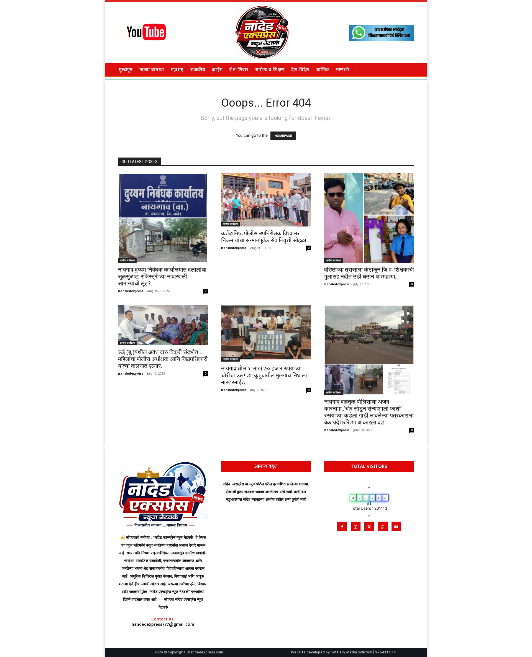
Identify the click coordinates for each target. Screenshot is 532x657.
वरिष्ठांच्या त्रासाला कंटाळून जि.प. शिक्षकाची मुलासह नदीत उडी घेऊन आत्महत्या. (369, 273)
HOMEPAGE (283, 136)
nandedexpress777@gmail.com (163, 624)
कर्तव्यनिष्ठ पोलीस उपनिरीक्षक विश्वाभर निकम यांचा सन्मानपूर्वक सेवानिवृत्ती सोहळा (263, 237)
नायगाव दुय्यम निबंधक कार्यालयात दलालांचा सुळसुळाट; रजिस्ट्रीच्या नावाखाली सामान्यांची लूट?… (162, 276)
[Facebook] (342, 526)
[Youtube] (396, 526)
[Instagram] (355, 526)
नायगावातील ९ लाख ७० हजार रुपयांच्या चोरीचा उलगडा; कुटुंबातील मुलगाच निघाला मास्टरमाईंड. (264, 375)
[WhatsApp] (383, 526)
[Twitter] (369, 526)
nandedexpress (130, 291)
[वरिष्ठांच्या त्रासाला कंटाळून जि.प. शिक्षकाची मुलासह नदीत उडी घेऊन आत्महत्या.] (369, 218)
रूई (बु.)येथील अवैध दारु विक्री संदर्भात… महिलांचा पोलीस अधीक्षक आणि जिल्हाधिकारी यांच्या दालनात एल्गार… (163, 359)
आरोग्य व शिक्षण (127, 260)
